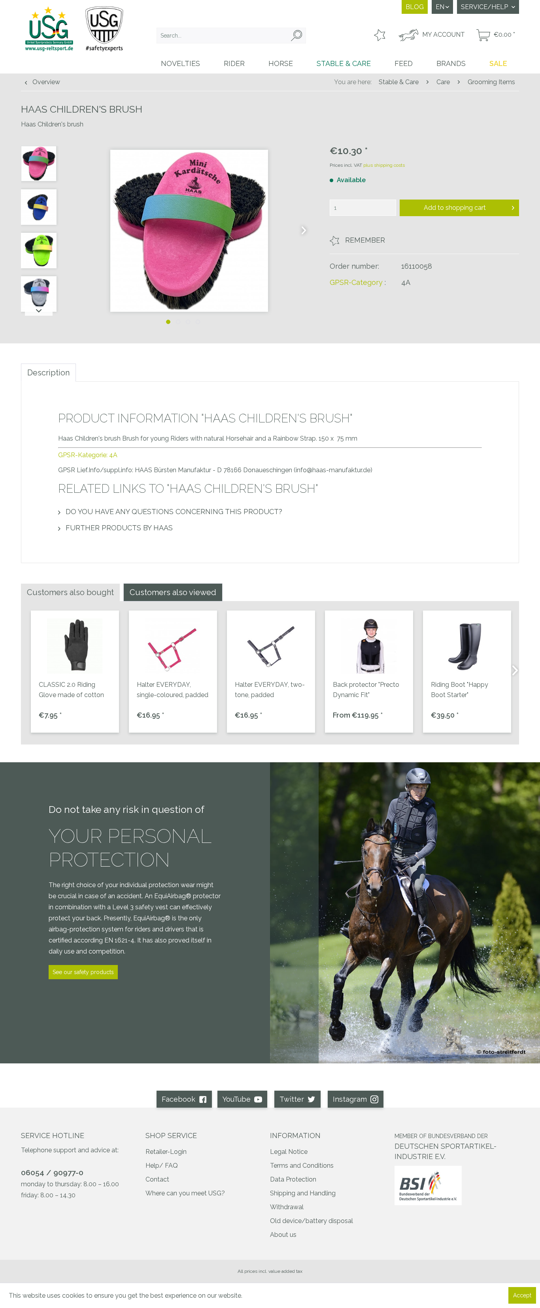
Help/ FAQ (161, 1165)
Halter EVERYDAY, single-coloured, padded (172, 690)
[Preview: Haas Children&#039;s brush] (39, 163)
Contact (157, 1179)
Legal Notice (289, 1151)
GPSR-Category (356, 282)
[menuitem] (231, 35)
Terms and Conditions (302, 1165)
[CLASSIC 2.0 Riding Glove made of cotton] (75, 646)
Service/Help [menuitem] (485, 7)
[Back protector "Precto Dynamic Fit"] (369, 646)
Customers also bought (70, 592)
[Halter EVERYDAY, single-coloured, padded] (173, 646)
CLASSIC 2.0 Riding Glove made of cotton (71, 690)
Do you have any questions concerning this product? (173, 511)
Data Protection (293, 1179)
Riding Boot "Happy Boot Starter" (459, 690)
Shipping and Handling (303, 1193)
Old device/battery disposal (311, 1221)
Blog (415, 7)
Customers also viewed (173, 592)
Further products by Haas (118, 528)
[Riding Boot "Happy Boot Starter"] (467, 646)
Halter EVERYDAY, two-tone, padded (270, 690)
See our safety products (83, 972)
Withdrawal (287, 1207)
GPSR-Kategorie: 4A (87, 455)
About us (283, 1234)
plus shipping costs (384, 165)
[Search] (296, 35)
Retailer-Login (166, 1151)
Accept (522, 1295)
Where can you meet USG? (185, 1193)
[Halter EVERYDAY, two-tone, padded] (271, 646)
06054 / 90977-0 (52, 1172)
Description (48, 372)
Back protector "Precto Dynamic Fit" (366, 690)
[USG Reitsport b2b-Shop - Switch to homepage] (74, 36)
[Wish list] (378, 35)
